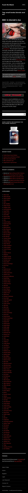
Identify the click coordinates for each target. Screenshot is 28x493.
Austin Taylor (6, 222)
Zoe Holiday (6, 448)
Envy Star (5, 265)
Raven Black (6, 390)
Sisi (4, 416)
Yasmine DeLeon (7, 447)
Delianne (5, 254)
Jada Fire (5, 285)
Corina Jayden (7, 247)
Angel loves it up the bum (10, 162)
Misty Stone (6, 369)
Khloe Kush (6, 330)
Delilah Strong (7, 256)
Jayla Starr (6, 294)
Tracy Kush (6, 434)
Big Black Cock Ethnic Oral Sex (16, 180)
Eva (4, 267)
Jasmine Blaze (7, 290)
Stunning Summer (8, 421)
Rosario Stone (7, 394)
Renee (5, 392)
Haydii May (6, 278)
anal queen (6, 48)
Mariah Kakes (7, 352)
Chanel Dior (6, 240)
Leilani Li (5, 341)
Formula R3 (21, 459)
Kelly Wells (6, 329)
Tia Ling (5, 428)
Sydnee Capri (6, 423)
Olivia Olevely (6, 385)
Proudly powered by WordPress (15, 490)
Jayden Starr (6, 292)
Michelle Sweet (7, 367)
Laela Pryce (6, 336)
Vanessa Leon (7, 439)
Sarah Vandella (7, 407)
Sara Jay (5, 399)
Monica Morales (7, 372)
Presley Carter (7, 388)
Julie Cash (5, 307)
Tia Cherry (6, 425)
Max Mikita (6, 356)
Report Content (6, 486)
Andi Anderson (7, 209)
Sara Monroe (6, 401)
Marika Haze (6, 354)
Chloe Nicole (6, 243)
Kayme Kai (6, 321)
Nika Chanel (6, 379)
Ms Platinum (6, 376)
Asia (4, 220)
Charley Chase (7, 242)
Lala (4, 338)
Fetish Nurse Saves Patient (10, 155)
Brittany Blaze (7, 232)
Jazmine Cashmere (8, 296)
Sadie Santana (7, 398)
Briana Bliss (6, 231)
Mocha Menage (7, 370)
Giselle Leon (6, 274)
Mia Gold (5, 361)
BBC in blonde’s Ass (11, 20)
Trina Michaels (7, 436)
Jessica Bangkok (7, 300)
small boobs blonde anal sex (12, 86)
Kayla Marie (6, 320)
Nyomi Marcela (7, 381)
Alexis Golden (7, 198)
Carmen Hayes (7, 238)
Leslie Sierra (6, 343)
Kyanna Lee (6, 334)
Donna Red (6, 261)
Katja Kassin (6, 316)
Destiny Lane (6, 260)
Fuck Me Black (8, 5)
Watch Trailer (21, 70)
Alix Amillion (6, 203)
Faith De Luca (6, 269)
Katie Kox (6, 314)
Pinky (4, 387)
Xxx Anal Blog (18, 461)
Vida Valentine (7, 443)
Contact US (5, 483)
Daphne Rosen (7, 252)
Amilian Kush (6, 207)
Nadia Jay (5, 378)
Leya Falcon (6, 347)
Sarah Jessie (6, 405)
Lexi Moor (6, 345)
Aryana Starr (6, 218)
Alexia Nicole (6, 196)
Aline (4, 202)
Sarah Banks (6, 403)
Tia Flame (6, 427)
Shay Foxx (6, 412)
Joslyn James (6, 303)
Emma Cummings (8, 263)
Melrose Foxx (6, 359)
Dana (4, 251)
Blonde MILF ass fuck (18, 83)
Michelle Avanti (7, 363)
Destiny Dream (7, 258)
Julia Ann (5, 305)
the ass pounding (20, 59)
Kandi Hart (6, 309)
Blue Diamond (7, 229)
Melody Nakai (7, 358)
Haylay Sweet (6, 280)
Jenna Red (6, 298)
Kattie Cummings (8, 318)
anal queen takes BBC (9, 83)
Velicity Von (6, 441)
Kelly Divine (6, 325)
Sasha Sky (6, 408)
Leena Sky (6, 339)
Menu (23, 4)
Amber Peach (6, 205)
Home (3, 470)
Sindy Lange (6, 414)
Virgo (4, 445)
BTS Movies (6, 236)
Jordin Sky (6, 301)
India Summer (7, 283)
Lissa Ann (5, 349)
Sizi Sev (5, 417)
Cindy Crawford (7, 245)
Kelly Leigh (6, 327)
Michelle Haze (7, 365)
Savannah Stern (7, 410)
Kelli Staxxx (6, 323)
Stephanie (6, 419)
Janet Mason (6, 289)
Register (4, 473)
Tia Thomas (6, 432)
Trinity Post (6, 437)
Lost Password (6, 480)
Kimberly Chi (6, 332)
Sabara (5, 396)
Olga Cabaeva (6, 383)
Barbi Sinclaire (7, 223)
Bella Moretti (6, 227)
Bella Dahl (6, 225)
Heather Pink (6, 281)
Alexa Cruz (6, 194)
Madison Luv (6, 350)
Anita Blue (12, 82)
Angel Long (6, 212)
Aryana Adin (6, 216)
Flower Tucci (6, 271)
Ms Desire (6, 374)
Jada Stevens (6, 287)
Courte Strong (7, 249)
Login (14, 76)
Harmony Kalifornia (8, 276)
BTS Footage (6, 234)
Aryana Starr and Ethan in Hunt (11, 157)
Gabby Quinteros (7, 272)
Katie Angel (6, 310)
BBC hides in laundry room (17, 176)
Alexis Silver (6, 200)
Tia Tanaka (6, 430)
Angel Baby (6, 211)
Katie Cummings (7, 312)
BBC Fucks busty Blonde (9, 158)
